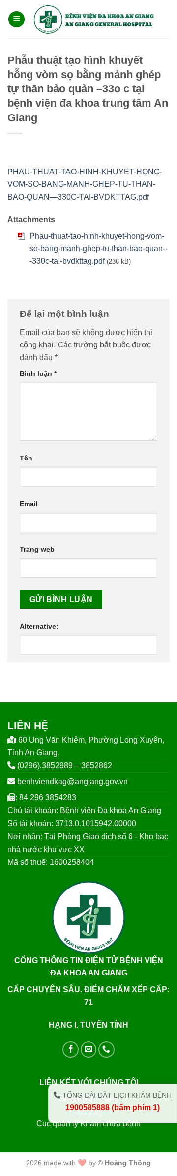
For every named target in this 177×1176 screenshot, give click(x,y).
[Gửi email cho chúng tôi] (89, 1049)
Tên (26, 458)
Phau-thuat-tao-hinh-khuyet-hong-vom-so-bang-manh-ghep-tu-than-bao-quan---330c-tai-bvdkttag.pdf (99, 248)
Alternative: (39, 626)
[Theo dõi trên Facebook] (70, 1049)
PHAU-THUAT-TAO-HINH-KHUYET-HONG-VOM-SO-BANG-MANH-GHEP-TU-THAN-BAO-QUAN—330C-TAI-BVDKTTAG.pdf (84, 184)
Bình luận (38, 373)
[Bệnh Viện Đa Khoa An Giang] (93, 19)
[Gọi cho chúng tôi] (106, 1049)
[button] (16, 19)
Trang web (37, 549)
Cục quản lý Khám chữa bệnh (88, 1123)
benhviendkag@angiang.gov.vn (72, 781)
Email (29, 504)
